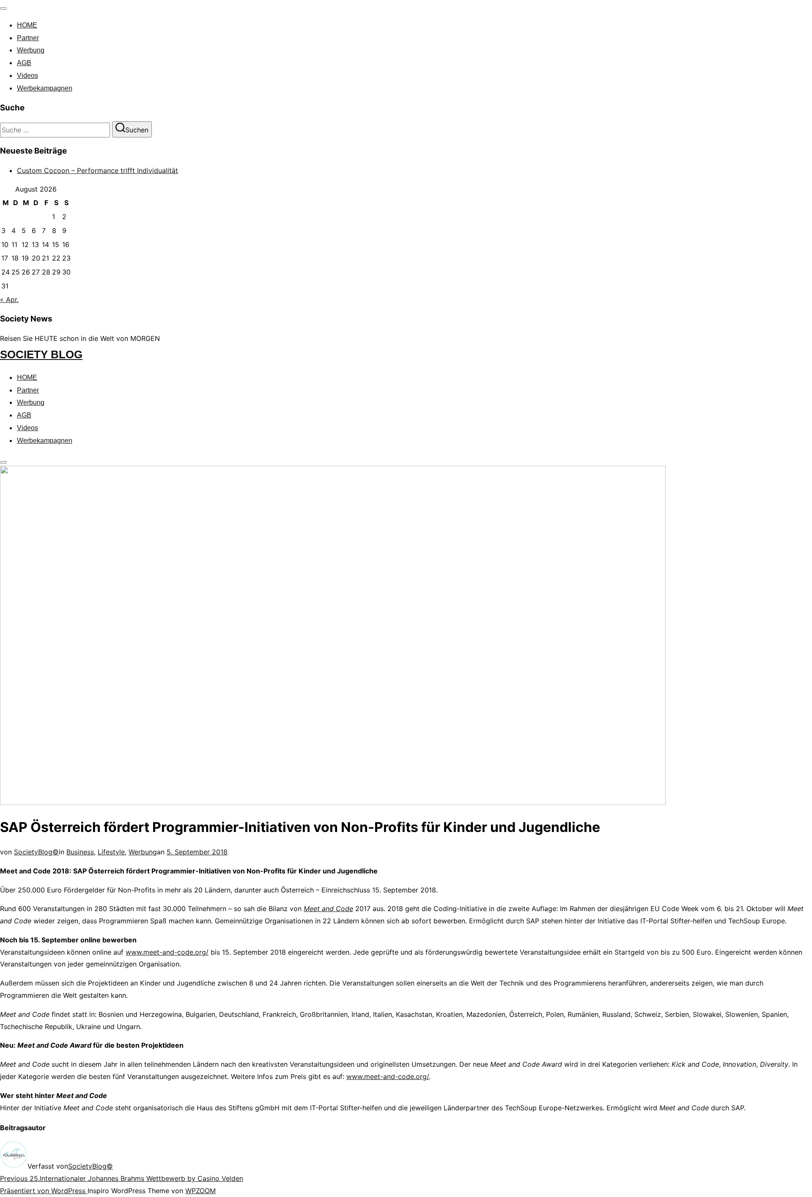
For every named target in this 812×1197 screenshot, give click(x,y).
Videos (27, 75)
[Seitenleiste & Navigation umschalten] (3, 462)
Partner (28, 37)
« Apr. (9, 299)
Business (80, 852)
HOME (27, 25)
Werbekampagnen (44, 88)
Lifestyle (111, 852)
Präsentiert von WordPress (44, 1190)
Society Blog (41, 354)
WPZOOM (200, 1190)
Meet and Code (328, 908)
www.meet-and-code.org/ (167, 952)
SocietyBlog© (36, 852)
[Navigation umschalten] (3, 8)
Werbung (30, 50)
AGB (24, 62)
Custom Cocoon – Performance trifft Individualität (97, 170)
